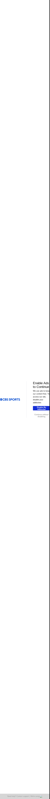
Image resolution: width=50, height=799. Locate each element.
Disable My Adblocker (41, 408)
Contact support (23, 796)
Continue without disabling (41, 416)
